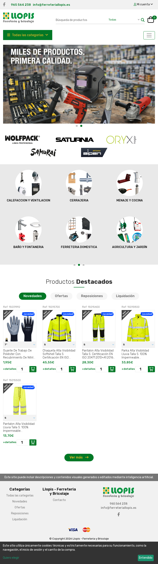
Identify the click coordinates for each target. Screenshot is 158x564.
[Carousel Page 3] (83, 264)
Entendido (145, 557)
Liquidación (125, 296)
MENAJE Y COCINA (129, 200)
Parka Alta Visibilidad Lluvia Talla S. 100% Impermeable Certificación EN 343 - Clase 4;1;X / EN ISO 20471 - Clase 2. (136, 354)
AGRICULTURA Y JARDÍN (129, 247)
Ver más (77, 457)
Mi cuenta (143, 4)
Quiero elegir (11, 557)
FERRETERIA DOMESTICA (79, 247)
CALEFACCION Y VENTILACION (28, 200)
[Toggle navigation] (149, 35)
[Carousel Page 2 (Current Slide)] (81, 125)
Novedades (32, 296)
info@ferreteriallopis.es (51, 5)
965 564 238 (21, 5)
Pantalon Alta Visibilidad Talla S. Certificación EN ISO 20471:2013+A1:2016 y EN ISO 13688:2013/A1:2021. (98, 354)
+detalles (9, 368)
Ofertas (61, 296)
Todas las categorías (27, 35)
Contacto (59, 500)
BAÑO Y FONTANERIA (28, 247)
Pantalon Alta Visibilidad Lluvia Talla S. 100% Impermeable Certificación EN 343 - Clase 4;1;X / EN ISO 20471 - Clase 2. (19, 427)
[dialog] (79, 553)
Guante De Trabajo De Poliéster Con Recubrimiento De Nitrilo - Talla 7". (19, 354)
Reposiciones (92, 296)
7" (6, 344)
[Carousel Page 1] (76, 125)
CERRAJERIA (79, 200)
